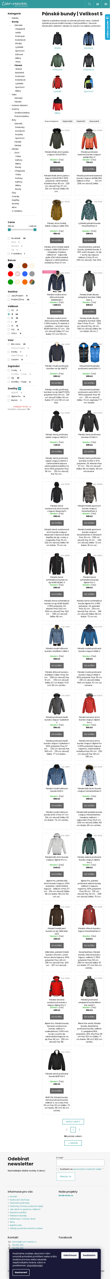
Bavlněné (19, 72)
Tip (14, 249)
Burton (16, 400)
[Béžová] (32, 265)
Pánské (18, 65)
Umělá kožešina (22, 112)
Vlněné (18, 69)
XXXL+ (16, 333)
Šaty (14, 192)
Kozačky (19, 134)
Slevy (12, 1222)
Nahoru (74, 1143)
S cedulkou (17, 211)
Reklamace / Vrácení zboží (22, 1218)
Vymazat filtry (20, 406)
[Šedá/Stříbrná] (32, 274)
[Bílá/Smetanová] (17, 265)
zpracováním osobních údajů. (87, 1169)
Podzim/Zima (20, 299)
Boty (14, 120)
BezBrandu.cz (66, 1196)
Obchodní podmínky (20, 1203)
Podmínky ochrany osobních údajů (26, 1206)
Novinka (16, 246)
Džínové (19, 54)
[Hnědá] (25, 265)
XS (14, 310)
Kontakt (13, 1196)
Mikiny (18, 58)
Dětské (18, 145)
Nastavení (21, 1272)
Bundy (15, 21)
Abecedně (94, 121)
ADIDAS (16, 392)
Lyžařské (19, 47)
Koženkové (20, 40)
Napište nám (16, 1225)
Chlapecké (20, 171)
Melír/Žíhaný (19, 355)
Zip (15, 378)
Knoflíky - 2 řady (21, 374)
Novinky (15, 203)
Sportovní (19, 50)
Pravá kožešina (22, 116)
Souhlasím (89, 1255)
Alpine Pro (18, 396)
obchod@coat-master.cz (24, 1241)
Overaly (15, 196)
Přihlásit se (65, 1176)
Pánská (18, 101)
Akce (14, 207)
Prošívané (20, 36)
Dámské (18, 25)
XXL (15, 329)
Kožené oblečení (20, 105)
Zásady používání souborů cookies (26, 1228)
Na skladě (18, 238)
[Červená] (10, 274)
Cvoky (16, 370)
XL (14, 325)
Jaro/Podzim (19, 295)
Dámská (18, 98)
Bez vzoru (18, 344)
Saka (14, 94)
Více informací (35, 1265)
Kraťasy (19, 178)
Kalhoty (18, 160)
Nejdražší (81, 121)
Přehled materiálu (18, 1215)
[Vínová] (17, 274)
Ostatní (17, 359)
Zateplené (20, 29)
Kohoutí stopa (20, 348)
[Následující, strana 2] (73, 1129)
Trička (18, 156)
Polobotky (20, 127)
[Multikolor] (32, 282)
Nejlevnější (67, 121)
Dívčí (17, 152)
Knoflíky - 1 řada (21, 381)
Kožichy (15, 109)
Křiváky (18, 43)
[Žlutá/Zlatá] (17, 282)
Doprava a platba (18, 1212)
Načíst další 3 (73, 1121)
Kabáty (15, 18)
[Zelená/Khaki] (10, 282)
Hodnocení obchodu (19, 1199)
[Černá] (10, 265)
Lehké (18, 32)
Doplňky (15, 200)
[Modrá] (25, 274)
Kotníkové (20, 131)
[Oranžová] (25, 282)
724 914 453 (17, 1245)
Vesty (18, 61)
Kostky (16, 351)
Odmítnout (70, 1255)
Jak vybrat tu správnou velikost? (25, 1209)
